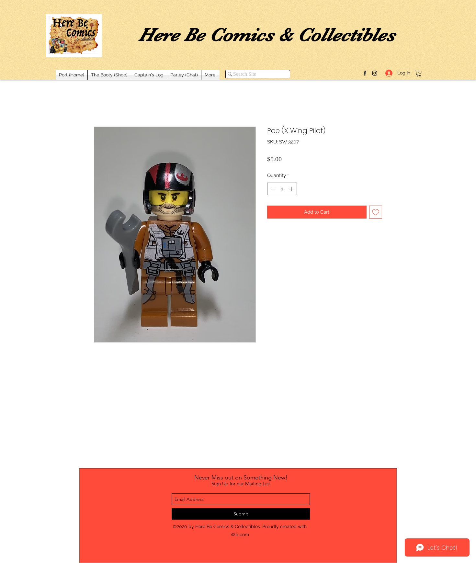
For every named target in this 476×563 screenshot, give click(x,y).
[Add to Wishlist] (375, 212)
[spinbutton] (282, 189)
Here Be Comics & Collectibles (267, 34)
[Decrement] (272, 189)
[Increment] (292, 189)
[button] (419, 73)
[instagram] (374, 73)
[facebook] (365, 73)
